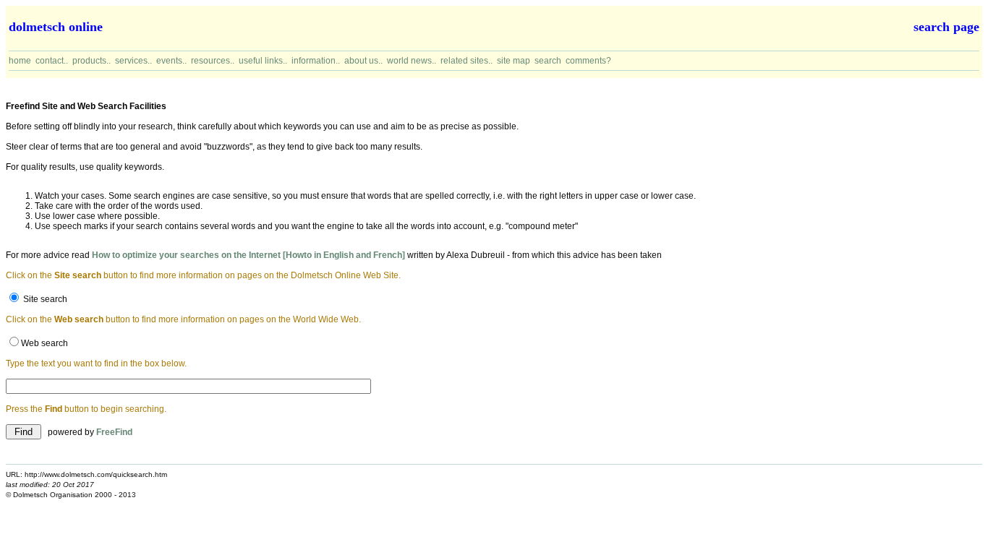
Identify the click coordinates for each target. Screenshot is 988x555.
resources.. (212, 60)
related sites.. (466, 60)
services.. (133, 60)
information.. (315, 60)
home (20, 60)
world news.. (411, 60)
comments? (588, 60)
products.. (91, 60)
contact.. (51, 60)
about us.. (363, 60)
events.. (171, 60)
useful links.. (263, 60)
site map (513, 60)
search (548, 60)
